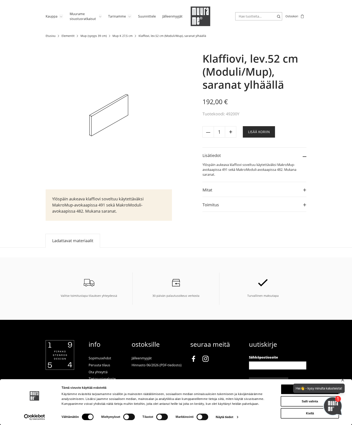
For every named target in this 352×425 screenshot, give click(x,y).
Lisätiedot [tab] (211, 155)
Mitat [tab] (207, 190)
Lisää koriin (259, 132)
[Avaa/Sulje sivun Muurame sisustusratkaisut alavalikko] (100, 16)
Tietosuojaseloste (102, 378)
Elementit (68, 36)
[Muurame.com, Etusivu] (200, 16)
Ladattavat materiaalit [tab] (72, 240)
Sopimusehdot (100, 358)
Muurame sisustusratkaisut (83, 16)
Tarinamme (117, 16)
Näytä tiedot (224, 417)
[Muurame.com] (60, 368)
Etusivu (51, 36)
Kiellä (310, 413)
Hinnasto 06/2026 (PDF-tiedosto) (157, 365)
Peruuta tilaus (99, 365)
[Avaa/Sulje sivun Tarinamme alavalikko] (130, 16)
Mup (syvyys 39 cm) (93, 36)
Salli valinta (310, 401)
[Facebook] (193, 359)
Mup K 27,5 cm (122, 36)
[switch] (129, 417)
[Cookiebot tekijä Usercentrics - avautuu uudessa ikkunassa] (34, 417)
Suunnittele (147, 16)
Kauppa (51, 16)
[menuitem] (54, 16)
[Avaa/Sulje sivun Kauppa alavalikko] (61, 16)
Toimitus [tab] (210, 205)
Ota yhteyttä (98, 372)
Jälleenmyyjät (172, 16)
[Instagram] (205, 359)
